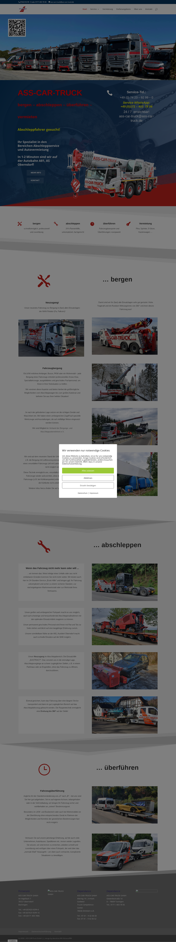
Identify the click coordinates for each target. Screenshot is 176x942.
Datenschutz (82, 493)
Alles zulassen (88, 470)
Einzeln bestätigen (88, 485)
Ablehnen (88, 478)
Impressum (94, 493)
